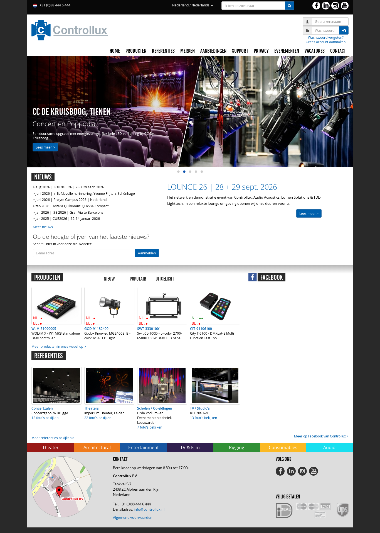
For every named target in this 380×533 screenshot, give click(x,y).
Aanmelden (147, 253)
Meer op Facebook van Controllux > (321, 436)
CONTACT (338, 51)
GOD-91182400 (96, 328)
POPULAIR (138, 279)
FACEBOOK (271, 277)
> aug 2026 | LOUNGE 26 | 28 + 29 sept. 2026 (68, 187)
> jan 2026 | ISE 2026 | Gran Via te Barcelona (68, 212)
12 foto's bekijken (44, 417)
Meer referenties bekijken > (52, 437)
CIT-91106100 (201, 328)
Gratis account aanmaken (326, 42)
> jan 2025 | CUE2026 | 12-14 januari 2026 (66, 218)
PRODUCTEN (135, 51)
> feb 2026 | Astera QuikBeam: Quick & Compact (70, 206)
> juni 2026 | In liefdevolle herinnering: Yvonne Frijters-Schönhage (84, 193)
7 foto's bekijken (149, 427)
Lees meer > (45, 147)
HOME (115, 51)
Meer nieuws (43, 227)
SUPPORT (240, 51)
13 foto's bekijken (203, 417)
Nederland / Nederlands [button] (191, 5)
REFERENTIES (163, 51)
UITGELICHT (165, 279)
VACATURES (315, 51)
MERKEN (187, 51)
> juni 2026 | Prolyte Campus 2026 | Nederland (70, 199)
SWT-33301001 (149, 328)
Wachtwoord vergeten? (326, 37)
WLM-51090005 (43, 328)
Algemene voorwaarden (132, 517)
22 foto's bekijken (97, 417)
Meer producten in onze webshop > (58, 346)
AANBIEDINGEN (213, 51)
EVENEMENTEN (286, 51)
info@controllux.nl (149, 509)
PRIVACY (261, 51)
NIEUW (109, 279)
